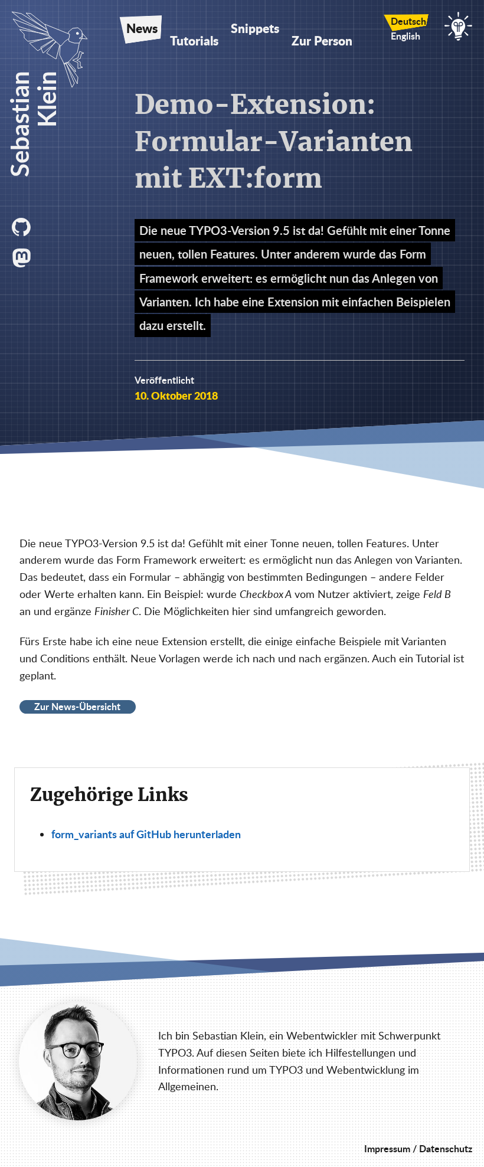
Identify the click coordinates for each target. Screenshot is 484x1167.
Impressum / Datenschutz (418, 1148)
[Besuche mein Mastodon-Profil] (23, 258)
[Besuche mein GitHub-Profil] (23, 227)
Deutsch (408, 21)
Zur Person (322, 41)
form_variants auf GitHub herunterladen (146, 833)
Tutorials (194, 41)
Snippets (255, 28)
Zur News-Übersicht (77, 706)
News (142, 28)
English (405, 36)
